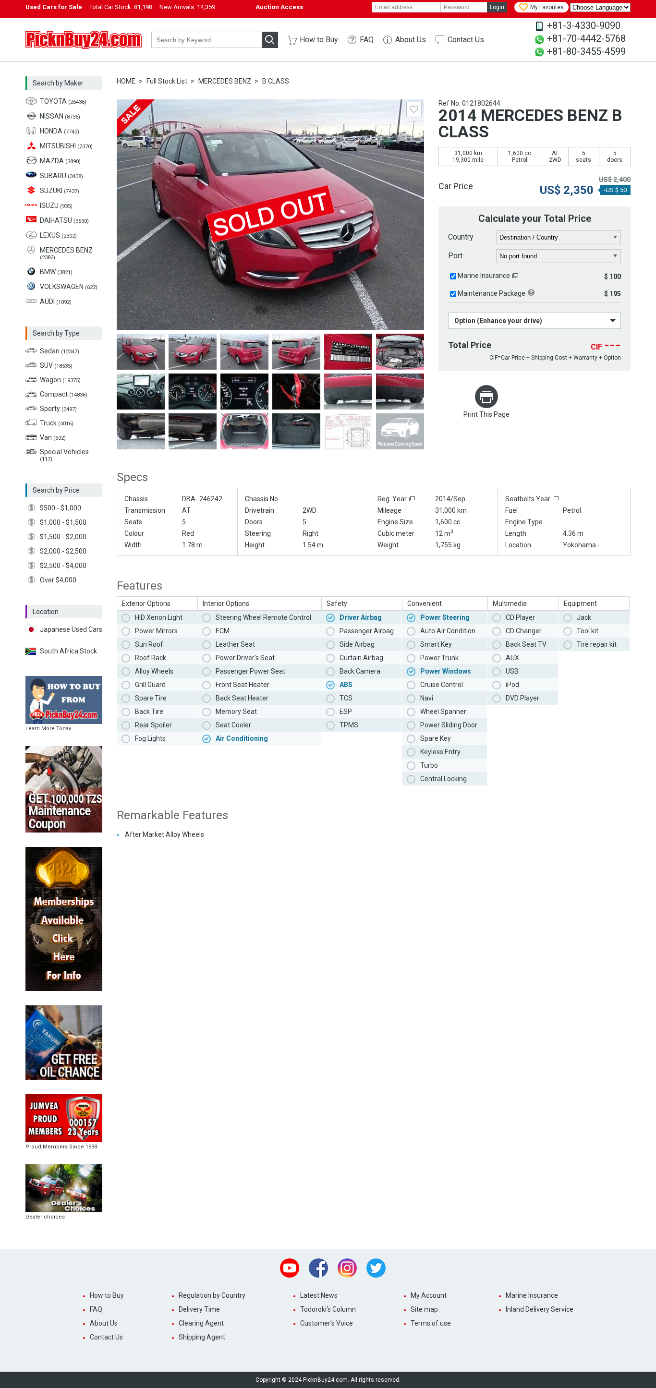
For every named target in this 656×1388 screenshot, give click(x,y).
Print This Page (486, 414)
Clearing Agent (201, 1323)
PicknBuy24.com (83, 40)
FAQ (367, 39)
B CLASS (275, 81)
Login (497, 7)
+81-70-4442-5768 (586, 38)
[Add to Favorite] (414, 109)
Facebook (318, 1268)
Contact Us (466, 39)
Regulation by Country (212, 1295)
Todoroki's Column (328, 1309)
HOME (126, 81)
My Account (429, 1295)
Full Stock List (166, 81)
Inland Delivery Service (539, 1309)
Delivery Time (199, 1309)
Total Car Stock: (120, 7)
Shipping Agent (202, 1337)
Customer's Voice (326, 1323)
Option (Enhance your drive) (498, 321)
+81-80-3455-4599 (586, 51)
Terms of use (431, 1323)
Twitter (376, 1268)
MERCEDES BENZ (224, 81)
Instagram (347, 1268)
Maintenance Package (491, 293)
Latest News (319, 1295)
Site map (424, 1309)
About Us (410, 39)
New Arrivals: (187, 7)
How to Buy (319, 39)
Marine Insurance (484, 275)
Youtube (289, 1268)
